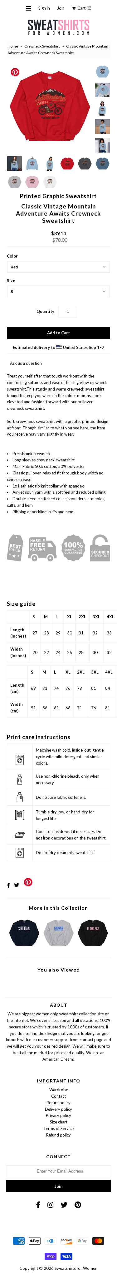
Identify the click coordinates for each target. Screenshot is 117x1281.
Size (11, 280)
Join (61, 8)
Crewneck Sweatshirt (42, 46)
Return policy (58, 1102)
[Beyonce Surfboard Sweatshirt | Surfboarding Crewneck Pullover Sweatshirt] (24, 947)
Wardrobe (58, 1089)
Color (12, 256)
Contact (58, 1096)
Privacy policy (58, 1115)
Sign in (44, 8)
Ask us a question (26, 363)
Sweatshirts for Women (76, 1268)
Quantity (45, 311)
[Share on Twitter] (16, 885)
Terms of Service (58, 1128)
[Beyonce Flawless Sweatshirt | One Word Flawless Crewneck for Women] (93, 947)
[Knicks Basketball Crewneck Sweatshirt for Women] (58, 947)
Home (12, 46)
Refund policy (58, 1134)
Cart (83, 8)
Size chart (58, 1121)
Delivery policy (58, 1109)
